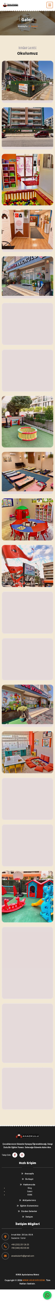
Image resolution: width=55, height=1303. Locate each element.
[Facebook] (14, 1155)
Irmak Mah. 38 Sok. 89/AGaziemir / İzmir (22, 1236)
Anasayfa (22, 26)
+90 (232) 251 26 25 (20, 1244)
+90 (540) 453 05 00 (20, 1248)
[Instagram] (22, 1155)
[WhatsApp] (47, 1295)
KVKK (30, 1195)
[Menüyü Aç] (50, 5)
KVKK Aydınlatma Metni (27, 1275)
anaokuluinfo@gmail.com (22, 1256)
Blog (30, 1188)
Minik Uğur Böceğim (34, 1280)
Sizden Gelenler (29, 1211)
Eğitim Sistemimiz (29, 1206)
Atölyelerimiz (29, 1200)
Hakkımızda (29, 1184)
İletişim (29, 1217)
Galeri (29, 1191)
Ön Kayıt (29, 1179)
